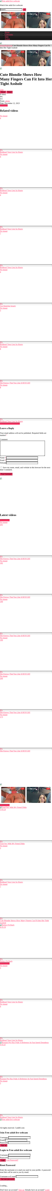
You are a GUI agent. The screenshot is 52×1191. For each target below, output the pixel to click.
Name (3, 458)
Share (9, 92)
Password (3, 1143)
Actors (7, 39)
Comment (3, 439)
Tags (6, 37)
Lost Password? (12, 1160)
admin (7, 101)
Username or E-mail (7, 1176)
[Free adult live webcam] (10, 1)
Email (3, 460)
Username (4, 1137)
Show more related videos (10, 424)
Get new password (7, 1179)
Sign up (3, 1145)
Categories (9, 34)
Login (3, 1160)
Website (3, 463)
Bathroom (8, 45)
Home (7, 32)
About (3, 92)
